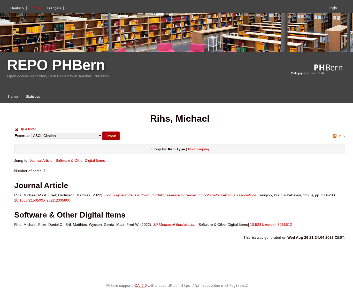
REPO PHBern (56, 65)
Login (333, 8)
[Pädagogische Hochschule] (320, 70)
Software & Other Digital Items (80, 160)
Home (13, 96)
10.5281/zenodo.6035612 (271, 224)
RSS (341, 136)
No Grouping (198, 149)
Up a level (27, 129)
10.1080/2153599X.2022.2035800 (42, 200)
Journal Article (40, 160)
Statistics (33, 96)
